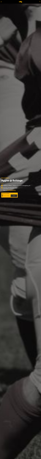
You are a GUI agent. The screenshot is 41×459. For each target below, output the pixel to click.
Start (14, 195)
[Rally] (20, 2)
